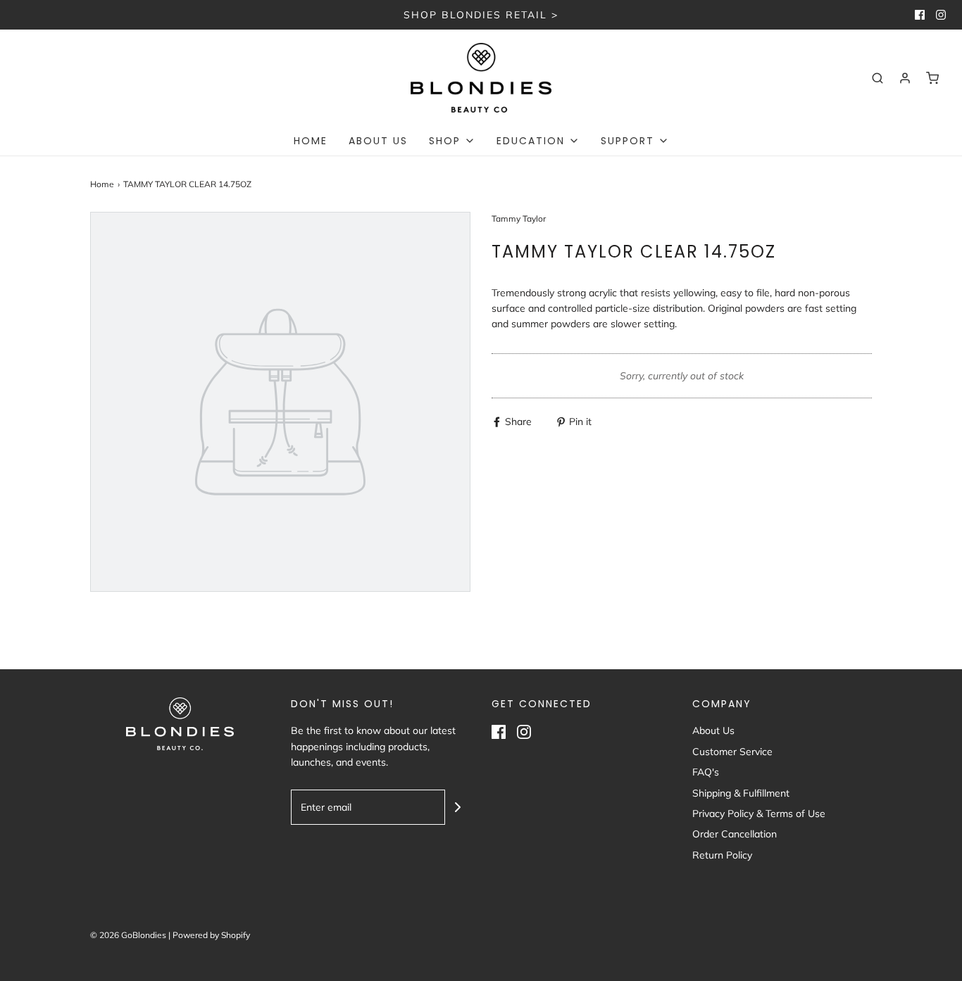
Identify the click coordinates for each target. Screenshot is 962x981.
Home (310, 141)
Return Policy (722, 855)
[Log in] (905, 78)
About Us (378, 141)
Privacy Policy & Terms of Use (758, 813)
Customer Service (732, 751)
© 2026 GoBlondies (128, 935)
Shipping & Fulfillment (740, 793)
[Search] (877, 78)
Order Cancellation (734, 834)
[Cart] (932, 78)
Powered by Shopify (211, 935)
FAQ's (705, 772)
